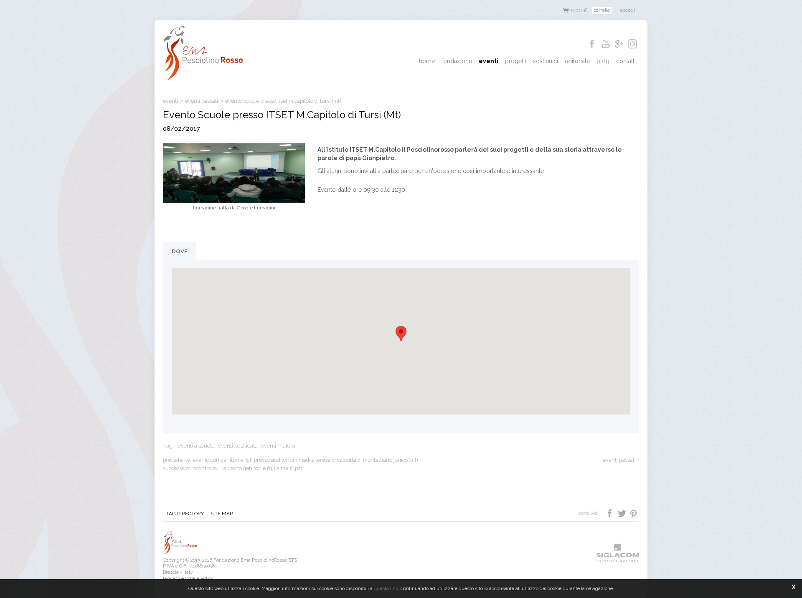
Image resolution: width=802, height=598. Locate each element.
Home (427, 61)
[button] (401, 333)
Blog (602, 61)
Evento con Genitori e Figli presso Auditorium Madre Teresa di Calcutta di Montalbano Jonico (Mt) (305, 460)
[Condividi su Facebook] (610, 512)
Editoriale (577, 61)
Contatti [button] (626, 61)
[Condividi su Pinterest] (634, 512)
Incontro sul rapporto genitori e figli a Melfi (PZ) (246, 468)
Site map (222, 514)
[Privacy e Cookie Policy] (189, 578)
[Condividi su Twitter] (623, 512)
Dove (180, 251)
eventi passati (201, 101)
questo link (386, 588)
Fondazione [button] (457, 61)
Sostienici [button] (545, 61)
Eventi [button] (488, 61)
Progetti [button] (515, 61)
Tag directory (185, 514)
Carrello (602, 10)
